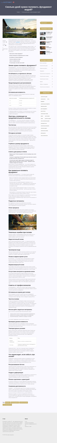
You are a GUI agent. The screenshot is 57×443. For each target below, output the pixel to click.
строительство (43, 99)
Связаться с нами (28, 426)
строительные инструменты (45, 103)
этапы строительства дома (45, 120)
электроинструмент (44, 128)
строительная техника (44, 113)
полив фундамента (14, 402)
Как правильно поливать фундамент (16, 57)
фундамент (18, 42)
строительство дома (23, 402)
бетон (48, 99)
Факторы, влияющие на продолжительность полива (18, 55)
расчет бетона (43, 111)
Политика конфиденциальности (30, 423)
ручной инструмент (48, 118)
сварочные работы (44, 106)
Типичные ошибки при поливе (14, 59)
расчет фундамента (44, 108)
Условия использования (29, 422)
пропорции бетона (44, 123)
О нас (26, 421)
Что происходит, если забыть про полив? (16, 62)
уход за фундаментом (7, 404)
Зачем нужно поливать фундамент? (16, 53)
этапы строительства (44, 135)
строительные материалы (45, 125)
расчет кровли (47, 116)
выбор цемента (43, 133)
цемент (42, 116)
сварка (42, 118)
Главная (18, 12)
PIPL (25, 425)
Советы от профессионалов (14, 60)
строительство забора (44, 130)
